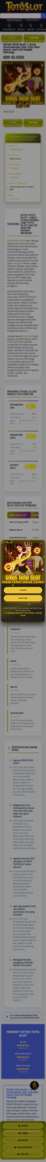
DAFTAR (23, 598)
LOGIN (23, 590)
